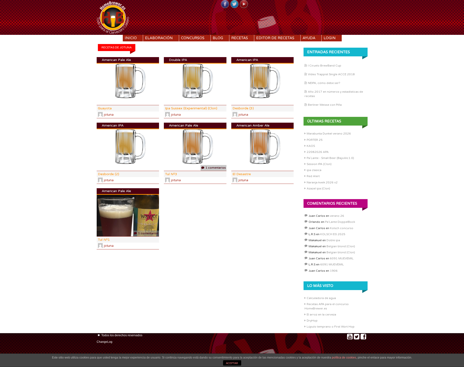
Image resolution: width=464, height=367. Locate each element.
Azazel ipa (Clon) (318, 188)
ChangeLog (104, 342)
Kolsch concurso (341, 228)
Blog (218, 38)
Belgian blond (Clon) (340, 246)
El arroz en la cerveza (321, 314)
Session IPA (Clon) (319, 164)
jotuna (109, 115)
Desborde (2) (108, 174)
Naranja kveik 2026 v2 (322, 182)
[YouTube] (243, 4)
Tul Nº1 (104, 240)
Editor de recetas (275, 38)
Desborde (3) (243, 108)
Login (330, 38)
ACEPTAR (232, 363)
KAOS (311, 146)
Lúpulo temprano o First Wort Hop (331, 326)
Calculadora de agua (321, 298)
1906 (334, 270)
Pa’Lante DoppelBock (340, 222)
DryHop (312, 320)
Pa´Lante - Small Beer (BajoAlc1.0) (330, 158)
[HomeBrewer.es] (113, 17)
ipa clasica (314, 170)
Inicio (131, 38)
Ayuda (309, 38)
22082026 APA (318, 152)
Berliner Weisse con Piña (325, 104)
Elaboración (159, 38)
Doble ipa (333, 240)
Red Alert (313, 176)
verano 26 (337, 215)
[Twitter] (234, 4)
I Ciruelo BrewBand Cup (324, 65)
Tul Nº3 (171, 174)
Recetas (239, 38)
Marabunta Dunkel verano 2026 (329, 133)
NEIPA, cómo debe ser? (324, 83)
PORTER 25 (315, 140)
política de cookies (344, 357)
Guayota (105, 108)
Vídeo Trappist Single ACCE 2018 (331, 74)
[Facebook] (225, 4)
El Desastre (241, 174)
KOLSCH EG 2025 (332, 234)
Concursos (192, 38)
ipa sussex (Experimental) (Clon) (191, 108)
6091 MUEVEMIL (342, 258)
